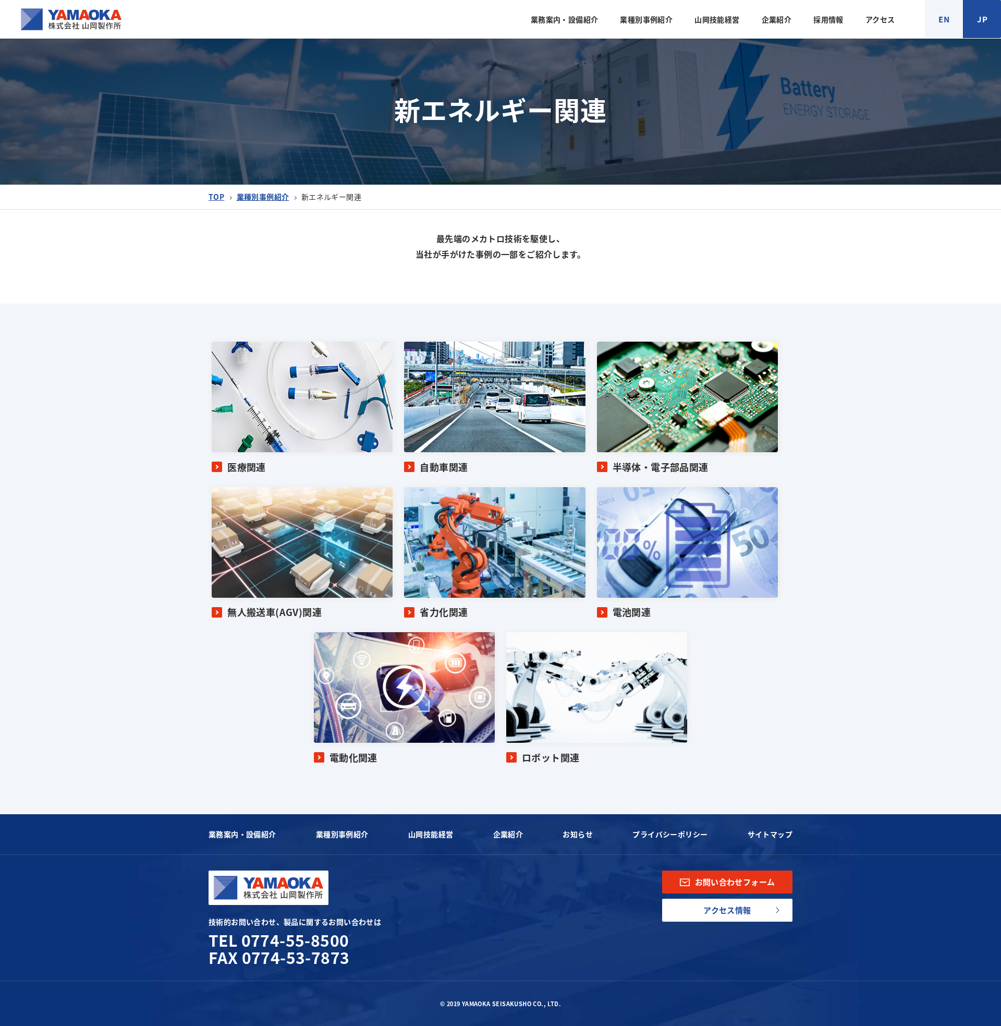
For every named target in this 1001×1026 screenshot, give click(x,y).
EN (943, 19)
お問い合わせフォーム (735, 881)
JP (982, 19)
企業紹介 (777, 19)
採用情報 (828, 19)
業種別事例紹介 (646, 19)
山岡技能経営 (716, 19)
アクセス (880, 19)
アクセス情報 (727, 909)
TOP (216, 196)
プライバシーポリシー (669, 834)
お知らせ (578, 834)
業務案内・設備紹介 (565, 19)
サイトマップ (770, 834)
